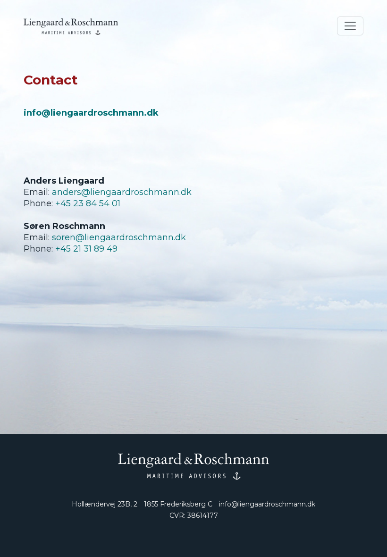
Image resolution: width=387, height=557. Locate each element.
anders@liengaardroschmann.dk (122, 192)
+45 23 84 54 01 (87, 203)
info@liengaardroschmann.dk (267, 504)
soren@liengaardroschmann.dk (119, 237)
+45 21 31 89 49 (86, 249)
